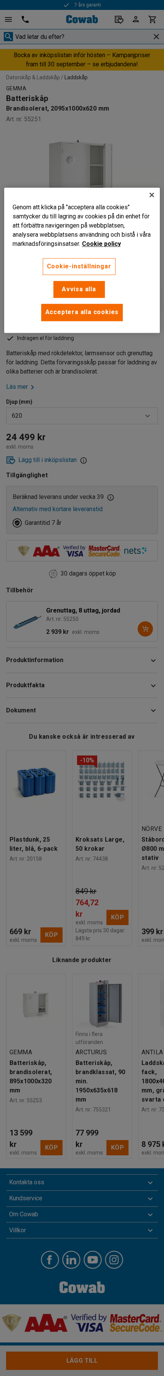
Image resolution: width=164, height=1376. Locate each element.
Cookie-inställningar (79, 266)
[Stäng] (152, 194)
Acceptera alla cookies (82, 312)
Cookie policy (101, 243)
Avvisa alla (79, 289)
